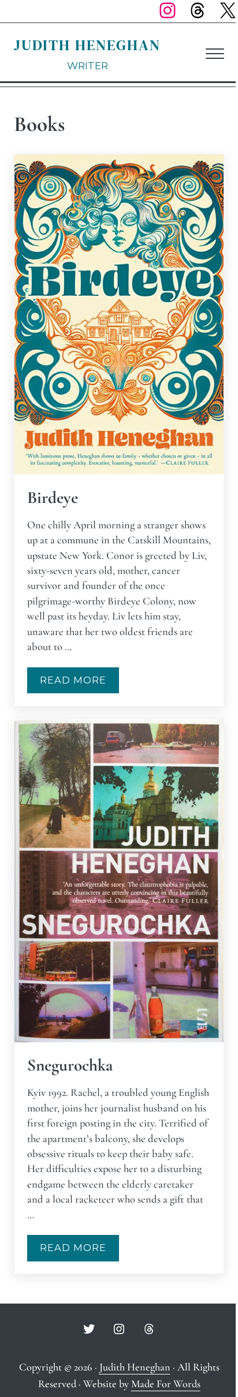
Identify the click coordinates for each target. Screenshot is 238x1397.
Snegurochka (70, 1065)
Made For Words (165, 1383)
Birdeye (52, 497)
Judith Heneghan (87, 45)
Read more (79, 682)
